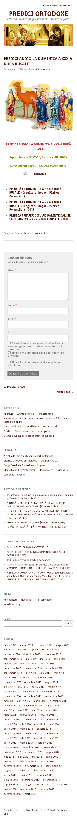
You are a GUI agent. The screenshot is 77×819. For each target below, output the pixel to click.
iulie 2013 (25, 738)
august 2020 (62, 645)
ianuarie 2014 (43, 728)
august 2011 (10, 770)
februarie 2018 (44, 677)
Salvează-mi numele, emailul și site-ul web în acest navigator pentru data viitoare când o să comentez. (35, 346)
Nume (12, 305)
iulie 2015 (9, 710)
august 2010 (32, 784)
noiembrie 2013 (33, 733)
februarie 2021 (45, 645)
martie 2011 (26, 775)
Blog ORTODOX (49, 460)
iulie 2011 (25, 770)
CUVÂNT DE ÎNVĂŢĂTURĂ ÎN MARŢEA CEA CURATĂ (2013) (37, 527)
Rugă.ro (41, 465)
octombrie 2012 (12, 752)
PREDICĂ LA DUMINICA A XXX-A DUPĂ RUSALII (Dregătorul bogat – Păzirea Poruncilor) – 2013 (35, 206)
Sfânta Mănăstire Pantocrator (19, 470)
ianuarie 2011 (11, 779)
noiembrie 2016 (12, 696)
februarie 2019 (28, 663)
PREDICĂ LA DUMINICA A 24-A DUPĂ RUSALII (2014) (34, 579)
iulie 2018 (31, 673)
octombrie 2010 (51, 779)
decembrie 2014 (12, 719)
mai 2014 (53, 724)
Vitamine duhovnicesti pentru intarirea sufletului (29, 435)
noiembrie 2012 (51, 747)
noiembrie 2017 (12, 682)
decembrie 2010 (30, 779)
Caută (7, 619)
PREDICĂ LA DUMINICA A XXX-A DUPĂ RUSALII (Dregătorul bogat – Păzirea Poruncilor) (35, 192)
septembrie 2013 (54, 733)
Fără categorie (45, 413)
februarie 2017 (12, 691)
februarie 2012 (28, 761)
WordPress (32, 810)
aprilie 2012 (52, 756)
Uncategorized (44, 431)
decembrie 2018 (12, 668)
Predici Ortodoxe (38, 13)
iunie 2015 (23, 710)
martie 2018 (26, 677)
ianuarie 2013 (11, 747)
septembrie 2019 (13, 659)
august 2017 (51, 682)
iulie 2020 (9, 649)
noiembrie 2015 (12, 705)
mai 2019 (45, 659)
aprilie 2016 (23, 701)
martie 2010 (10, 789)
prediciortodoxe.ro (40, 560)
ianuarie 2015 (47, 714)
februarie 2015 (28, 714)
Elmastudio (62, 810)
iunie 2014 (39, 724)
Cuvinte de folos (25, 413)
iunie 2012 (23, 756)
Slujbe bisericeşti (24, 431)
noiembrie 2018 (33, 668)
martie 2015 (10, 714)
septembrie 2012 (33, 752)
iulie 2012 (9, 756)
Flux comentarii (44, 599)
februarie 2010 (28, 789)
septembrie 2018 (13, 673)
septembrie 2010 (13, 784)
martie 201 (30, 793)
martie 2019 (10, 663)
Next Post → (65, 391)
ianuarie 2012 (47, 761)
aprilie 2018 (10, 677)
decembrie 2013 (12, 733)
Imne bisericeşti (12, 426)
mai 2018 (59, 673)
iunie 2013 (39, 738)
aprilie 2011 (10, 775)
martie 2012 (10, 761)
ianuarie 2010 (47, 789)
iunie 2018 (44, 673)
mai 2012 (37, 756)
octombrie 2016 (32, 696)
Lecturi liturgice (51, 426)
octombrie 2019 (52, 654)
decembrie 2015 (58, 701)
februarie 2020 (12, 654)
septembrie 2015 (33, 705)
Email (11, 318)
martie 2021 (26, 645)
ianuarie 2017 (30, 691)
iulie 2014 (25, 724)
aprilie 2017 (38, 687)
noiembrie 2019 (31, 654)
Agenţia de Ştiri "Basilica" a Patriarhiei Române (28, 456)
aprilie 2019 (60, 659)
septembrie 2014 (54, 719)
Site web (12, 332)
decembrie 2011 (12, 765)
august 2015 (52, 705)
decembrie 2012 (30, 747)
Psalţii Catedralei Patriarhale (19, 465)
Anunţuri (8, 413)
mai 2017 (23, 687)
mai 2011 (53, 770)
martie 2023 (10, 645)
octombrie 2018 (53, 668)
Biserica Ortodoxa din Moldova (20, 460)
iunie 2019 (31, 659)
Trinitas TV (62, 470)
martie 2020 (53, 649)
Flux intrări (26, 599)
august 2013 (10, 738)
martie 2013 (26, 742)
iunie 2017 (9, 687)
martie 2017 (54, 687)
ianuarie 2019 (47, 663)
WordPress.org (12, 604)
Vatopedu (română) (14, 474)
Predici (18, 233)
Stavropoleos (46, 470)
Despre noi (66, 5)
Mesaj (11, 270)
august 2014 (10, 724)
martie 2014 (26, 728)
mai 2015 (37, 710)
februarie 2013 (44, 742)
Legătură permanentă (35, 233)
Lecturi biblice (32, 426)
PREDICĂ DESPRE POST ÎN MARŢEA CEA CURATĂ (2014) (36, 522)
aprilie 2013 (10, 742)
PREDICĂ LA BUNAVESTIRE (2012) (33, 547)
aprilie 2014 (10, 728)
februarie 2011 (44, 775)
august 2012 (52, 752)
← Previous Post (14, 387)
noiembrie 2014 (33, 719)
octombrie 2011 (33, 765)
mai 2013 (53, 738)
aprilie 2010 (62, 784)
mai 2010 (47, 784)
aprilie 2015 (52, 710)
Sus (6, 813)
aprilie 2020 (37, 649)
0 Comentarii (43, 69)
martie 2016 (39, 701)
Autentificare (10, 599)
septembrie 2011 (55, 765)
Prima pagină (50, 5)
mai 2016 (8, 701)
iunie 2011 (39, 770)
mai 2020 (22, 649)
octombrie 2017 (32, 682)
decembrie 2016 (50, 691)
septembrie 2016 (54, 696)
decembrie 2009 (12, 793)
